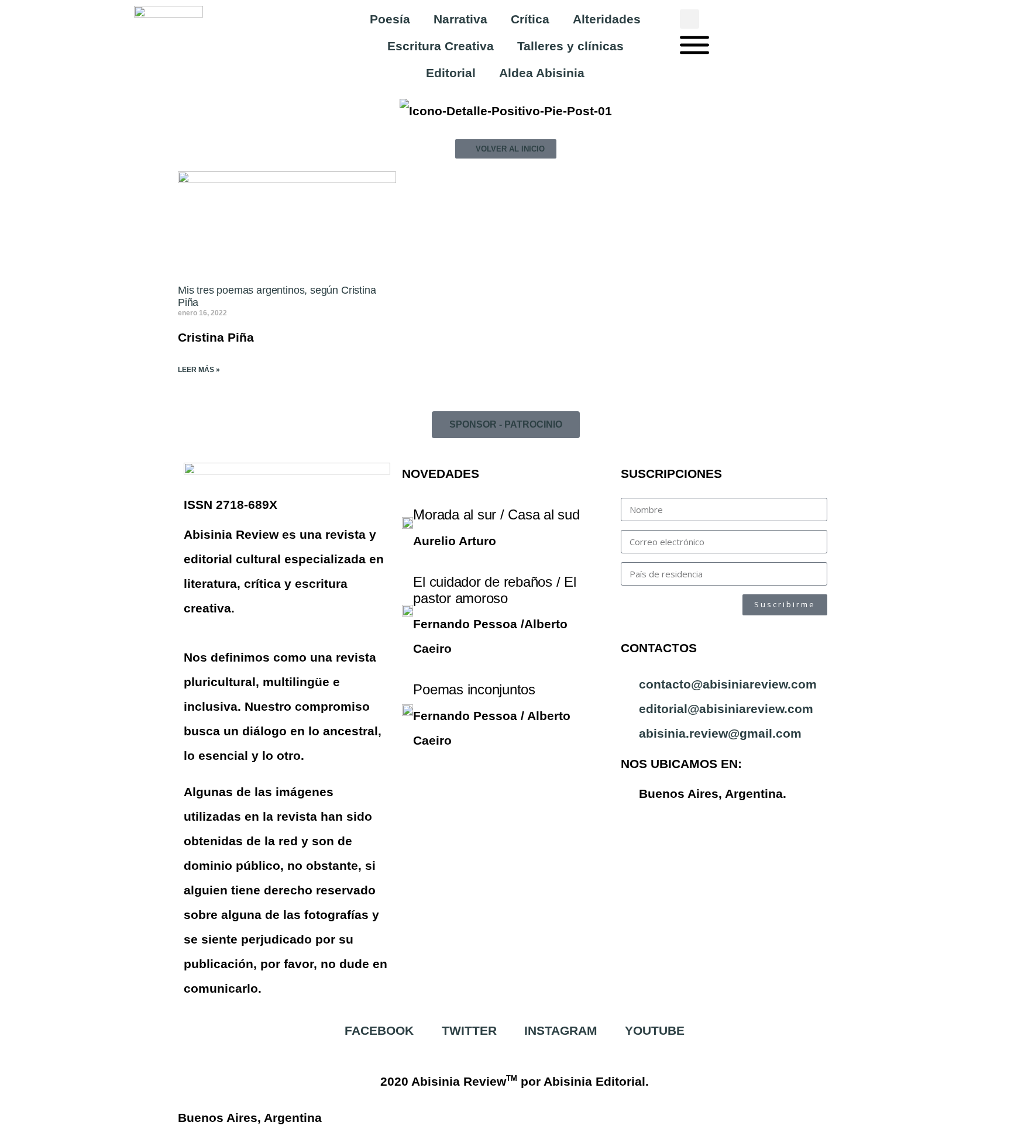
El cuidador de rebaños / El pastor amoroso (494, 590)
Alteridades (607, 19)
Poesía (390, 19)
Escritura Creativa (440, 46)
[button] (689, 19)
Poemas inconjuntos (474, 689)
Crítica (530, 19)
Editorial (451, 73)
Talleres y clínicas (570, 46)
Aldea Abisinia (541, 73)
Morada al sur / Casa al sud (496, 514)
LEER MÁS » (199, 370)
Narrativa (460, 19)
